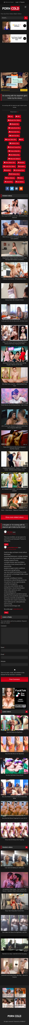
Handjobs (22, 166)
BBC (18, 116)
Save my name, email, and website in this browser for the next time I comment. (12, 673)
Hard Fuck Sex (15, 135)
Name (3, 647)
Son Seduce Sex (15, 154)
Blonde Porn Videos (15, 120)
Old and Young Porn (15, 147)
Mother (21, 178)
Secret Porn (9, 181)
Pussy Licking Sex (15, 151)
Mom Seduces (10, 178)
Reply (6, 544)
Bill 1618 (9, 532)
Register (22, 2)
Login (16, 2)
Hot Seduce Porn (19, 170)
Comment (3, 626)
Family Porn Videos (10, 166)
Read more (13, 112)
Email (3, 654)
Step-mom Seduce (15, 158)
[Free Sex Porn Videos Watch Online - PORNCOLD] (12, 8)
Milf (22, 139)
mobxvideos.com (12, 547)
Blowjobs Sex (15, 124)
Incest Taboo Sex (11, 139)
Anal (11, 116)
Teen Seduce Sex (10, 162)
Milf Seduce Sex (15, 174)
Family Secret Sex (15, 128)
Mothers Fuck (14, 143)
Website (3, 661)
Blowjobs (22, 162)
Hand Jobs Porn (15, 131)
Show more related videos (14, 517)
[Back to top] (24, 1020)
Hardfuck (8, 170)
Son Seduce (20, 181)
